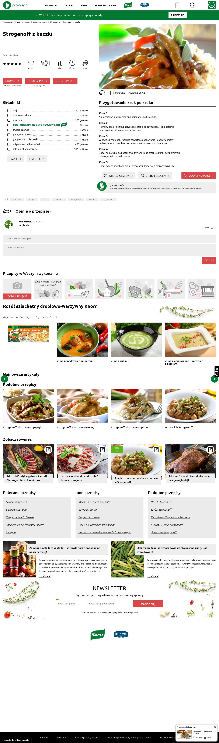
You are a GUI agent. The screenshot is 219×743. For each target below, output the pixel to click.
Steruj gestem (119, 175)
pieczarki (59, 199)
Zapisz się (148, 604)
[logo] (15, 5)
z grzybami (108, 199)
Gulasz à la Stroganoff (179, 427)
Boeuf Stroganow (161, 501)
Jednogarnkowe (40, 22)
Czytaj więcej (45, 576)
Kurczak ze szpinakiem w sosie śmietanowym (104, 532)
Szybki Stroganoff (161, 509)
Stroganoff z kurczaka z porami (130, 427)
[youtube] (216, 369)
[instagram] (216, 374)
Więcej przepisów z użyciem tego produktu (27, 317)
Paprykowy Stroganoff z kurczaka (170, 517)
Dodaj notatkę (199, 175)
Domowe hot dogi (16, 509)
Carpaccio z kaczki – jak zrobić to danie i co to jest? (80, 478)
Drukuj (10, 80)
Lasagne (10, 532)
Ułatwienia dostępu (169, 737)
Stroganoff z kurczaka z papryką (23, 427)
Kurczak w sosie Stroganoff (167, 524)
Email (14, 158)
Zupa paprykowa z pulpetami (75, 360)
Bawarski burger (88, 509)
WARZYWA (17, 199)
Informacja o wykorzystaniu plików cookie (129, 737)
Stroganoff (76, 199)
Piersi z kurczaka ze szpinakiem (96, 524)
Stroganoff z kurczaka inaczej (75, 427)
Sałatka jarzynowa (16, 501)
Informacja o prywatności (87, 737)
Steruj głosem (156, 175)
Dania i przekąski (22, 22)
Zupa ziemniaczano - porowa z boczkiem (184, 362)
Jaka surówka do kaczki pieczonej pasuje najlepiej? (189, 478)
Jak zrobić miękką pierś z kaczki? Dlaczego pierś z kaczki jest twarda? (26, 478)
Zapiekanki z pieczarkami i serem (25, 524)
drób (45, 199)
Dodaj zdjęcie (17, 296)
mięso (32, 199)
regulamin (61, 737)
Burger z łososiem (89, 517)
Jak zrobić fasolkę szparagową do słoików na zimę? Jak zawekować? (172, 549)
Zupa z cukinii (119, 360)
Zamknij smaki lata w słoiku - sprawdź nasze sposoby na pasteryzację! (64, 549)
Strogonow (55, 22)
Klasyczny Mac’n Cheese (20, 517)
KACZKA (92, 199)
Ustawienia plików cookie (16, 740)
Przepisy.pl (8, 22)
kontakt (44, 737)
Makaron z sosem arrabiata (94, 501)
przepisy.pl (14, 55)
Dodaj (209, 260)
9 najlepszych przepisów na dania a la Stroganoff (136, 480)
